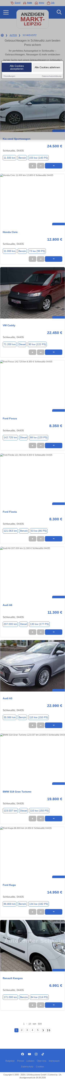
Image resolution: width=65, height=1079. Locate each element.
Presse (20, 1061)
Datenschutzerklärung (51, 76)
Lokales (30, 1061)
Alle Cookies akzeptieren (17, 67)
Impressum (54, 1061)
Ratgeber (10, 1061)
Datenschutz (27, 1066)
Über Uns (41, 1061)
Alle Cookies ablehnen (47, 67)
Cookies (40, 1066)
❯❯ (48, 1030)
